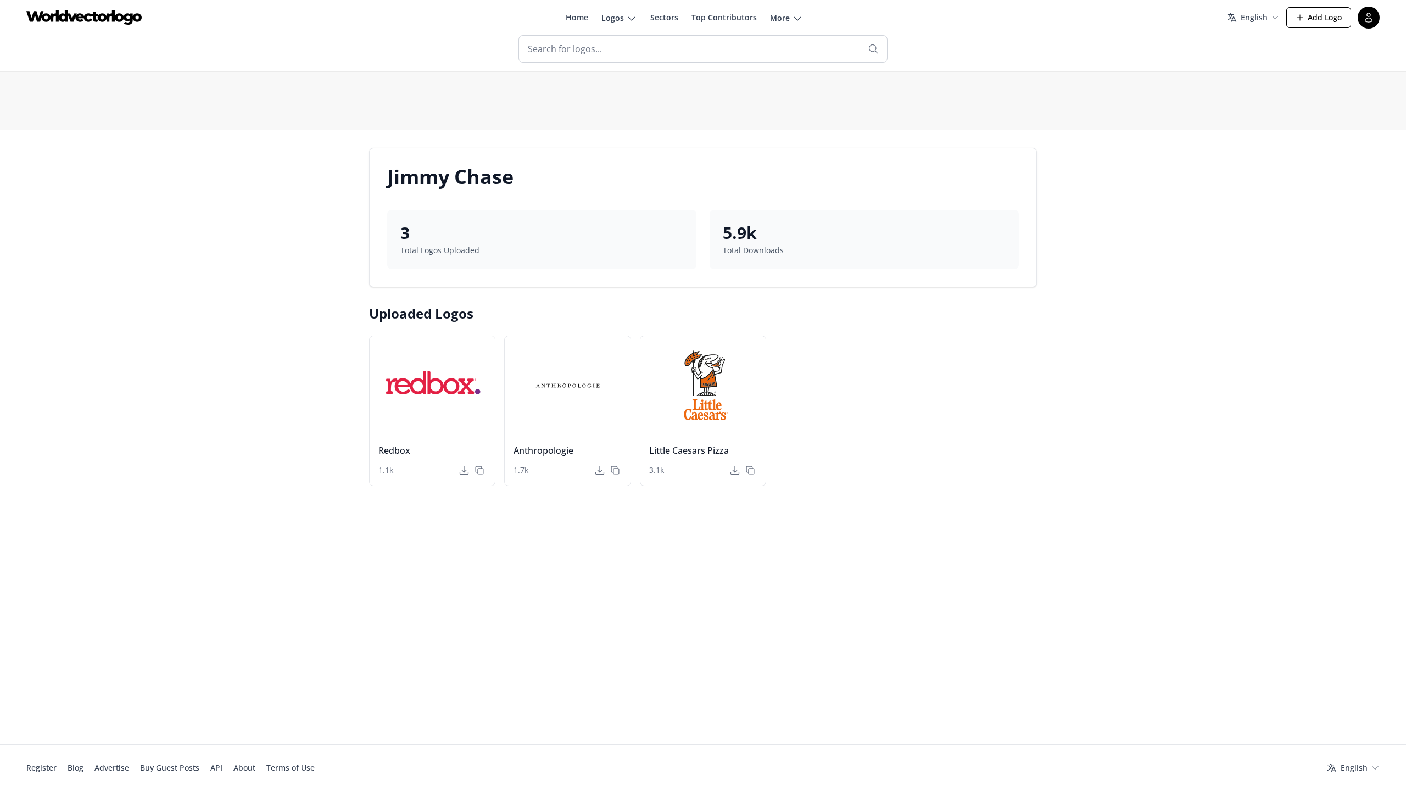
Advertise (111, 767)
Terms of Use (290, 767)
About (244, 767)
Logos (612, 18)
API (216, 767)
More (780, 18)
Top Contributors (724, 17)
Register (41, 767)
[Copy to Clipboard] (479, 470)
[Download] (464, 470)
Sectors (664, 17)
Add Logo (1325, 17)
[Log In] (1369, 18)
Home (577, 17)
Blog (75, 767)
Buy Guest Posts (169, 767)
